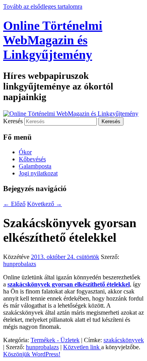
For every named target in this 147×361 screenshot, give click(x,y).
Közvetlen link (82, 347)
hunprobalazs (19, 264)
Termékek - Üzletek (55, 340)
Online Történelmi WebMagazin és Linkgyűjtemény (52, 40)
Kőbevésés (32, 159)
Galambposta (35, 166)
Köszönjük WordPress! (31, 354)
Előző (14, 204)
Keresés (13, 121)
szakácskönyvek (123, 340)
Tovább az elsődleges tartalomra (42, 6)
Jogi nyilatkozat (38, 173)
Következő (44, 204)
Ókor (25, 152)
